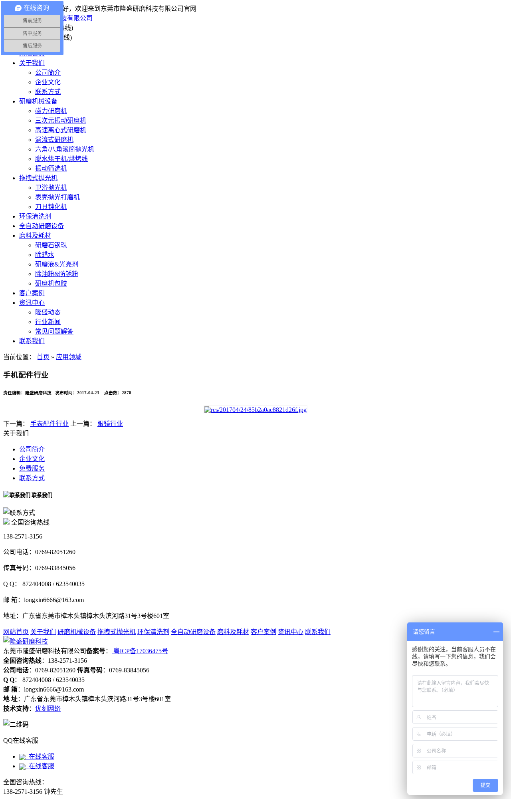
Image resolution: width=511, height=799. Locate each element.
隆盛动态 (48, 312)
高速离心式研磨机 (60, 130)
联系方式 (48, 91)
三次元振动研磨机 (60, 120)
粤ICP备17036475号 (140, 651)
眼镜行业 (110, 423)
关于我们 (32, 63)
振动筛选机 (51, 168)
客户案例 (32, 293)
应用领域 (68, 357)
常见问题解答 (54, 331)
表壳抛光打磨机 (57, 197)
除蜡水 (44, 254)
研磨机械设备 (38, 101)
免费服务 (32, 468)
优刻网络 (48, 708)
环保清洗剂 (35, 216)
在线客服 (40, 756)
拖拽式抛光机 (38, 178)
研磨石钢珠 (51, 245)
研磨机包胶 (51, 283)
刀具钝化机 (51, 206)
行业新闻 (48, 321)
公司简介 (48, 72)
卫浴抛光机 (51, 187)
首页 (43, 357)
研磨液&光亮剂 (56, 264)
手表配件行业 (49, 423)
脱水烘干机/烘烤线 (61, 158)
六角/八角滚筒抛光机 (64, 149)
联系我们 (32, 341)
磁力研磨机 (51, 110)
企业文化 (48, 82)
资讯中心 (32, 302)
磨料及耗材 (35, 235)
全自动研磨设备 (41, 226)
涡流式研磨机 (54, 139)
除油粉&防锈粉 (56, 273)
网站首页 (16, 631)
